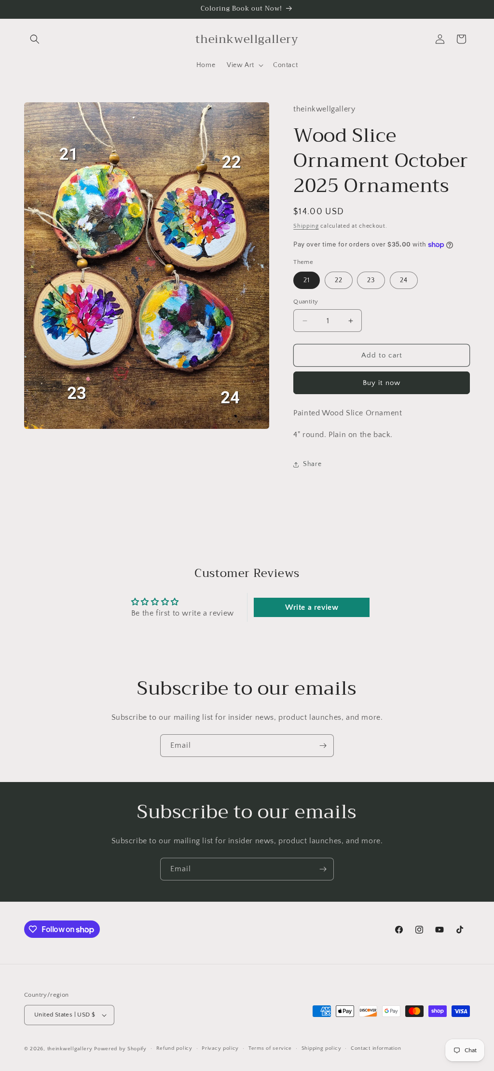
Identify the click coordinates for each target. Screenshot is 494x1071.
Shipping (306, 226)
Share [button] (312, 464)
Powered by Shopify (120, 1049)
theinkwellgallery (70, 1049)
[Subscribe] (322, 745)
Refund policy (174, 1048)
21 (306, 280)
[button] (34, 39)
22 (339, 280)
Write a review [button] (311, 607)
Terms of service (270, 1048)
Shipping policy (322, 1048)
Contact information (376, 1048)
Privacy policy (220, 1048)
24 (404, 280)
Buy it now (381, 383)
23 (371, 280)
